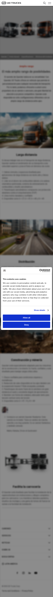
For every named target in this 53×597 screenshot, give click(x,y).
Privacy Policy (27, 591)
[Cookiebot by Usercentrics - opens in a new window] (39, 270)
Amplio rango (26, 66)
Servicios (6, 536)
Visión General (14, 57)
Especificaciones (27, 57)
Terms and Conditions (10, 591)
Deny (26, 325)
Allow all (26, 318)
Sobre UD (6, 550)
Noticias (6, 543)
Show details (39, 310)
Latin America (11, 564)
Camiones (6, 529)
